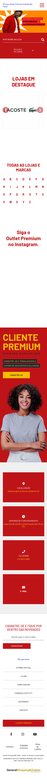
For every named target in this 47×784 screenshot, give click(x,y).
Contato (10, 746)
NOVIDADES (23, 701)
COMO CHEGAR (23, 684)
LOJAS (24, 676)
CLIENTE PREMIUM (23, 723)
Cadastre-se (16, 375)
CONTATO (23, 710)
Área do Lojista (37, 746)
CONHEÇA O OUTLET (23, 693)
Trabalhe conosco (24, 746)
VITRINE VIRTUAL (23, 667)
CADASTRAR (17, 646)
